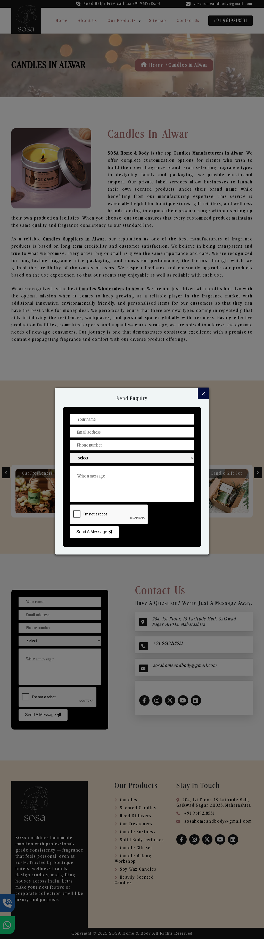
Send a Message (92, 532)
